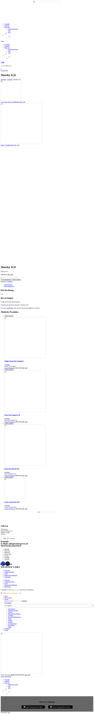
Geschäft (7, 24)
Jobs (9, 32)
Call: (2, 62)
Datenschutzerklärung (10, 575)
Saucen (10, 620)
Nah (9, 712)
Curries (10, 612)
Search (24, 601)
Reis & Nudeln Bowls (14, 617)
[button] (47, 41)
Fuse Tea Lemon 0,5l (12, 415)
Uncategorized (12, 623)
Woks (9, 627)
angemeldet (10, 308)
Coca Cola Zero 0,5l (12, 502)
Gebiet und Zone (13, 29)
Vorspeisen (11, 625)
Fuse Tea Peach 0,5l (11, 469)
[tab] (48, 285)
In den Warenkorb (6, 280)
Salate (10, 619)
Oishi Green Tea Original (13, 361)
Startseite (3, 79)
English (40, 707)
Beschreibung (8, 284)
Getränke (9, 79)
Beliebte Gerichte (13, 610)
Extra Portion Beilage (14, 614)
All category (11, 609)
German (11, 538)
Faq (9, 30)
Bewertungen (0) (9, 286)
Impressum (7, 577)
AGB (6, 573)
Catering (6, 25)
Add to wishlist (16, 280)
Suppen (10, 622)
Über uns (7, 27)
